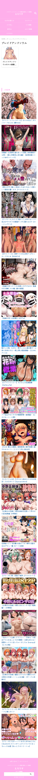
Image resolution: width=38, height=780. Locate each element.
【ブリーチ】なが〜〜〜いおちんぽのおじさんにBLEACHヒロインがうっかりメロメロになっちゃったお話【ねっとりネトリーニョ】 (19, 743)
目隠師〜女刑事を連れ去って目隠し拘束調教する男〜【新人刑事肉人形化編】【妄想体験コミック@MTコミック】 (19, 155)
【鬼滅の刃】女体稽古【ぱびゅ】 (14, 318)
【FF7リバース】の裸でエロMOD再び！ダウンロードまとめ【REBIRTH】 (18, 255)
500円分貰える (9, 20)
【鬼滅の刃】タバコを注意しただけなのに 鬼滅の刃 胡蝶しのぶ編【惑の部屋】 (19, 287)
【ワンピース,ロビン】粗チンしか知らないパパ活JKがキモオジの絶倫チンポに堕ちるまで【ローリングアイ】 (19, 221)
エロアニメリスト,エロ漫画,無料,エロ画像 (19, 765)
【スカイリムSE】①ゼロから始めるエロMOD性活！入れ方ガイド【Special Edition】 (19, 480)
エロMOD (9, 33)
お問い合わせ (13, 761)
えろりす (19, 14)
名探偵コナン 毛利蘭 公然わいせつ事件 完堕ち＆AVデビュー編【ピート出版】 (18, 544)
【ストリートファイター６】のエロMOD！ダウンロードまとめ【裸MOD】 (19, 121)
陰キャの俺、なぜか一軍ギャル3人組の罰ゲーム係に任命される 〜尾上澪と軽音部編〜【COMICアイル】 (19, 350)
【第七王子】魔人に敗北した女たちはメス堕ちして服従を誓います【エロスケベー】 (19, 188)
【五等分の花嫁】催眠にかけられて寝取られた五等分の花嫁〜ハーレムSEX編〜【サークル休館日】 (19, 677)
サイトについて (24, 761)
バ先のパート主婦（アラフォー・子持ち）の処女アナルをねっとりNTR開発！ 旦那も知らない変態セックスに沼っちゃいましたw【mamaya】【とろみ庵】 (19, 641)
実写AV (9, 29)
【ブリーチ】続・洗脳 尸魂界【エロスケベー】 (19, 575)
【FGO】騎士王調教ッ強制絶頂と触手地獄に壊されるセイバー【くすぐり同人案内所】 (18, 448)
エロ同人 (9, 25)
